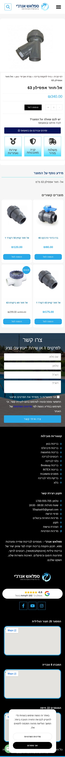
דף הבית (58, 76)
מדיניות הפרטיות (23, 406)
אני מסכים (32, 745)
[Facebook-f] (23, 606)
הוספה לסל (33, 107)
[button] (58, 7)
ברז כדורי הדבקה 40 (48, 237)
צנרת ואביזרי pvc (24, 76)
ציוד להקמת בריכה (43, 76)
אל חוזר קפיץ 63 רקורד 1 (48, 302)
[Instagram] (42, 606)
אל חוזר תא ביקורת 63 (17, 302)
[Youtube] (32, 606)
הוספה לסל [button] (48, 257)
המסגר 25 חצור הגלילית (46, 621)
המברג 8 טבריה (51, 664)
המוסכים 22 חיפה (50, 707)
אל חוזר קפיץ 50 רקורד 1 (17, 237)
